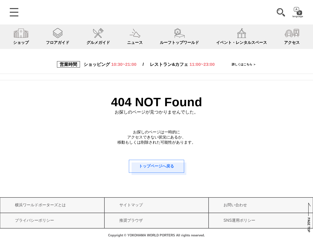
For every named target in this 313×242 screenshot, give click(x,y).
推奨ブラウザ (131, 220)
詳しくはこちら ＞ (244, 64)
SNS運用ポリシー (239, 220)
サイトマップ (131, 205)
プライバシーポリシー (34, 220)
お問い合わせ (235, 205)
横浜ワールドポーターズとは (40, 205)
